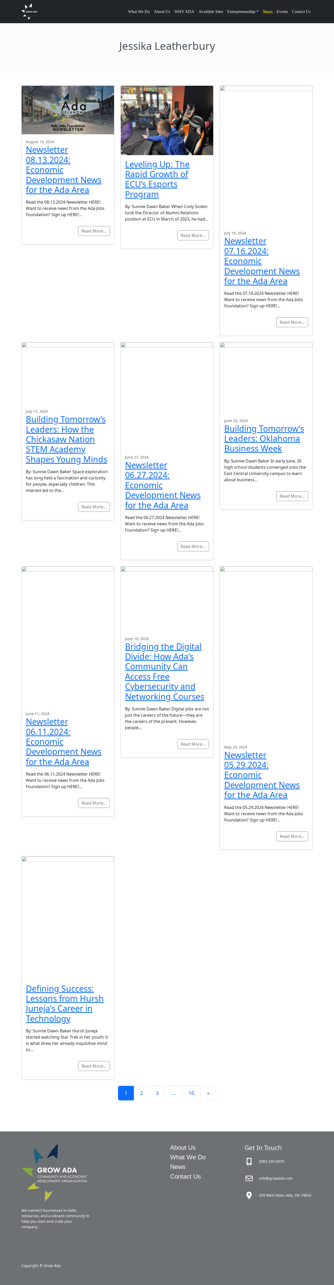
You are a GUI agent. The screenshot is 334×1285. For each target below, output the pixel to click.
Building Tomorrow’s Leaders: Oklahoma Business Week (264, 438)
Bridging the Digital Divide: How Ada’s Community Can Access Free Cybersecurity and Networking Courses (164, 671)
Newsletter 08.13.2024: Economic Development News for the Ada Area (64, 169)
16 (191, 1093)
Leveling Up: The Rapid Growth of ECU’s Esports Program (157, 179)
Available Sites (211, 11)
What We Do (139, 11)
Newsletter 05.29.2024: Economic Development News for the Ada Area (262, 775)
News (267, 11)
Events (282, 11)
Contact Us (301, 11)
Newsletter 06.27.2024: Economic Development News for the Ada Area (163, 485)
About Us (162, 11)
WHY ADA (184, 11)
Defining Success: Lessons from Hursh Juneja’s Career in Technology (65, 1003)
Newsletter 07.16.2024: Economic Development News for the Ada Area (262, 261)
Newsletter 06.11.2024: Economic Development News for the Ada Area (64, 741)
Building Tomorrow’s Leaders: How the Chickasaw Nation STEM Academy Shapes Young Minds (66, 439)
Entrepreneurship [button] (241, 11)
